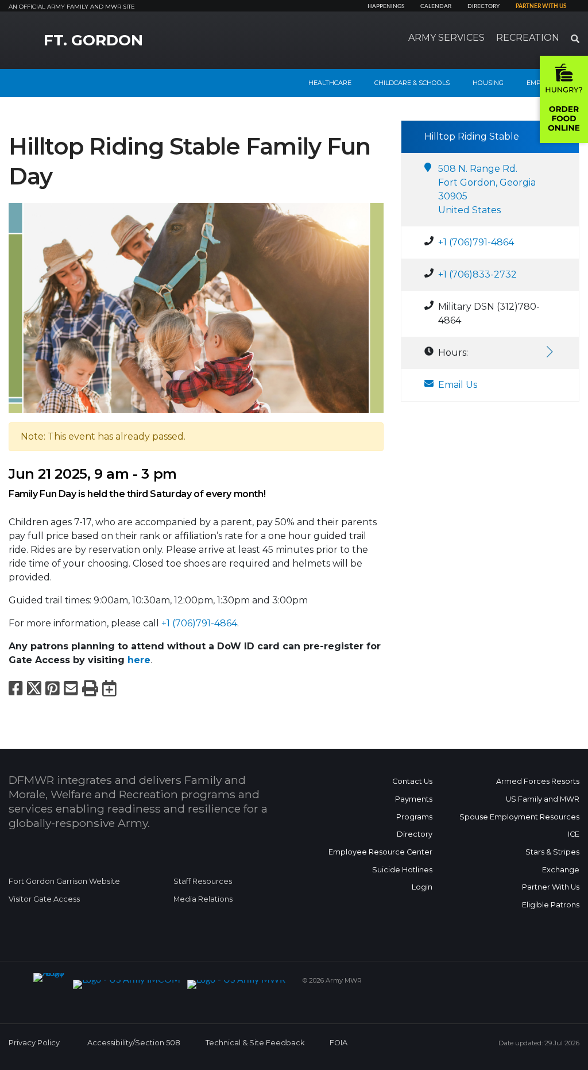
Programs (414, 817)
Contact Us (412, 781)
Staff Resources (202, 881)
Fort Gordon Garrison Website (64, 881)
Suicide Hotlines (402, 869)
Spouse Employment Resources (519, 817)
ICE (573, 834)
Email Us (457, 384)
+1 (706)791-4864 (199, 623)
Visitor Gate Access (44, 899)
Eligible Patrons (550, 904)
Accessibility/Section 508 (133, 1042)
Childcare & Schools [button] (412, 83)
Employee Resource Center (380, 852)
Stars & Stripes (552, 852)
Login (422, 887)
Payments (413, 799)
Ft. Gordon (93, 40)
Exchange (560, 869)
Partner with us (541, 6)
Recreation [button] (527, 37)
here (138, 660)
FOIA (338, 1042)
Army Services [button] (446, 37)
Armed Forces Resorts (537, 781)
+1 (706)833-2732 (477, 274)
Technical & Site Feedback (255, 1042)
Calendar (435, 6)
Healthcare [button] (329, 83)
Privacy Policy (34, 1042)
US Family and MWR (542, 799)
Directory (483, 6)
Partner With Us (550, 887)
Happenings (386, 6)
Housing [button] (488, 83)
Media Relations (203, 899)
